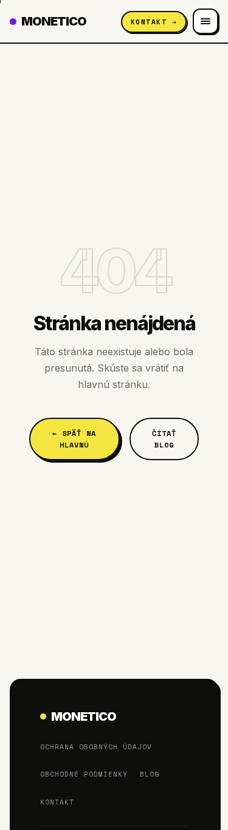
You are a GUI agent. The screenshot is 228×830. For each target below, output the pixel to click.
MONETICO (53, 21)
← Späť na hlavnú (74, 439)
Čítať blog (164, 439)
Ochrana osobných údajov (96, 747)
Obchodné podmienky (84, 774)
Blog (149, 774)
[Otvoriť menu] (205, 21)
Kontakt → (154, 22)
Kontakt (57, 802)
